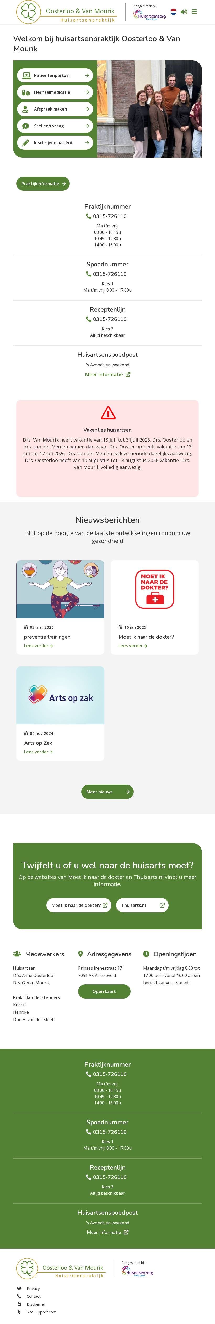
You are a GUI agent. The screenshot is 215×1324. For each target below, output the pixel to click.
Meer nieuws (100, 792)
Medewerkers (44, 954)
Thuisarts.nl (133, 905)
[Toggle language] (173, 12)
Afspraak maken (50, 109)
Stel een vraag (49, 126)
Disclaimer (35, 1304)
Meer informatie (104, 374)
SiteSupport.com (41, 1312)
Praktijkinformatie (40, 184)
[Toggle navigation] (194, 11)
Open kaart (104, 991)
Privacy (33, 1288)
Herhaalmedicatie (52, 92)
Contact (33, 1296)
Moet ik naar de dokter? (76, 905)
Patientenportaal (52, 75)
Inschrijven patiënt (53, 143)
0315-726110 (110, 216)
